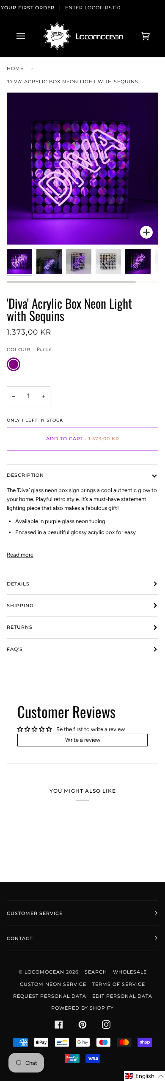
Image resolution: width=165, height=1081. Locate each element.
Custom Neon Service (53, 984)
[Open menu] (29, 36)
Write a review (82, 740)
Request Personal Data (49, 996)
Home (15, 68)
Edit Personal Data (122, 996)
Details (18, 584)
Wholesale (130, 972)
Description (25, 475)
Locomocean (44, 972)
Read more (20, 555)
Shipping (20, 605)
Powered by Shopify (82, 1008)
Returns (20, 627)
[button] (144, 1076)
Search (96, 972)
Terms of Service (118, 984)
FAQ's (15, 649)
